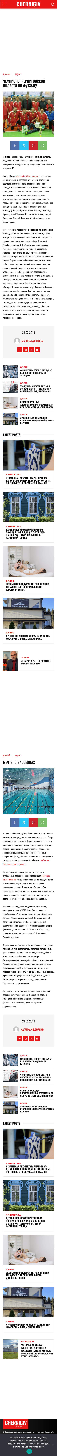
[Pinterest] (33, 145)
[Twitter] (24, 145)
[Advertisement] (28, 38)
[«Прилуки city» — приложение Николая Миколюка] (10, 661)
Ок (29, 1451)
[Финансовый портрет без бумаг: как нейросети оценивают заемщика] (10, 371)
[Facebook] (14, 145)
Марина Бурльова (32, 341)
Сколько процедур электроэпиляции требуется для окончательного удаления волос (37, 404)
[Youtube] (37, 349)
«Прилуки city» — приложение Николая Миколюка (35, 662)
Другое (18, 74)
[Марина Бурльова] (18, 341)
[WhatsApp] (42, 145)
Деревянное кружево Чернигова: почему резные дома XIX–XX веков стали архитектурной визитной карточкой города (25, 534)
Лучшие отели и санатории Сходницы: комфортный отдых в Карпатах (37, 420)
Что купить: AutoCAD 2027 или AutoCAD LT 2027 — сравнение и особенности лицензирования (35, 389)
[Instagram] (25, 349)
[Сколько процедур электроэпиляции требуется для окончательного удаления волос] (10, 403)
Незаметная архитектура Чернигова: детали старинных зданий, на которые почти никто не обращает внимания (28, 480)
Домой (6, 74)
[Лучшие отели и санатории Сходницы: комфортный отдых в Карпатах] (10, 419)
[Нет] (53, 1444)
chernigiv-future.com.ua (27, 176)
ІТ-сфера (25, 657)
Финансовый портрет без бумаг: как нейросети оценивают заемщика (36, 373)
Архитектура (13, 475)
